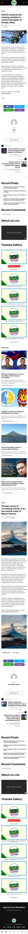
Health (23, 927)
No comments (17, 171)
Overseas (18, 927)
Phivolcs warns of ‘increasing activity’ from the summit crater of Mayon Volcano (14, 203)
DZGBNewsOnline (6, 652)
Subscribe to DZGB (15, 266)
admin (14, 130)
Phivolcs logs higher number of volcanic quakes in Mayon (15, 195)
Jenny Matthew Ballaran (14, 684)
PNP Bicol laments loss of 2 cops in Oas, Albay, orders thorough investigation (14, 187)
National (9, 927)
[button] (2, 3)
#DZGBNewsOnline (6, 93)
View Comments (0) (14, 139)
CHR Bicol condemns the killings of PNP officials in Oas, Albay (15, 191)
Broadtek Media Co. (19, 924)
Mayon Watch (16, 652)
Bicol (5, 371)
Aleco (3, 98)
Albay (2, 371)
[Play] (14, 257)
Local (3, 11)
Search (25, 177)
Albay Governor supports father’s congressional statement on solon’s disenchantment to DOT (15, 199)
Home (4, 927)
